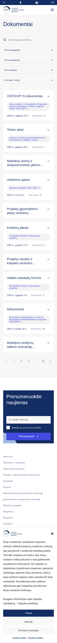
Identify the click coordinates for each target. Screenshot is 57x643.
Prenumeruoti (26, 436)
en (52, 2)
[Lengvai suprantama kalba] (37, 2)
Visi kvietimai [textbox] (10, 70)
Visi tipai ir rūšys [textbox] (12, 80)
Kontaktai (8, 481)
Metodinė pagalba (12, 505)
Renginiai (8, 517)
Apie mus (8, 456)
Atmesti (28, 621)
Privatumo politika (35, 638)
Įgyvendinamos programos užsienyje (22, 499)
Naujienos (8, 511)
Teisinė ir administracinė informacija (21, 475)
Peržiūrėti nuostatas (28, 630)
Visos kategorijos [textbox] (12, 50)
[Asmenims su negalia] (20, 2)
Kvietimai (7, 523)
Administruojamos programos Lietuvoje (23, 493)
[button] (52, 533)
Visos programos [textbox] (12, 60)
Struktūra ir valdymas (14, 462)
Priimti (28, 613)
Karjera (7, 487)
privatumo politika (32, 427)
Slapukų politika (19, 638)
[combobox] (28, 50)
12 (44, 360)
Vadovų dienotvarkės (14, 468)
